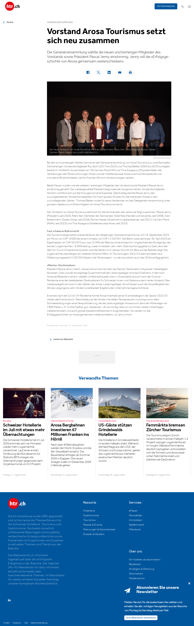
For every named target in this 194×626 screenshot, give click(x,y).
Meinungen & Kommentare (99, 529)
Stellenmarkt (136, 525)
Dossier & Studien (93, 534)
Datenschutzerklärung (39, 622)
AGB (26, 622)
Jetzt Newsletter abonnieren (140, 617)
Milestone (135, 529)
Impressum (16, 622)
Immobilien (135, 520)
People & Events (92, 525)
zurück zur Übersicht (63, 339)
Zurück (10, 22)
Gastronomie (91, 515)
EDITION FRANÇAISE (166, 6)
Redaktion (135, 564)
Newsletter (135, 515)
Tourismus (89, 520)
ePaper (133, 511)
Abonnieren (136, 574)
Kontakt (6, 622)
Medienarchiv (137, 578)
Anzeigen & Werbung (141, 569)
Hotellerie (89, 511)
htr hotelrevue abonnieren (144, 560)
